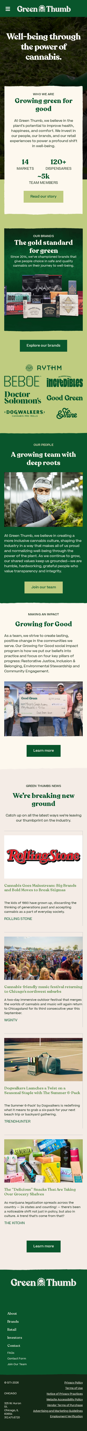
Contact (13, 1345)
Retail (11, 1329)
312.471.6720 (12, 1417)
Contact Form (16, 1359)
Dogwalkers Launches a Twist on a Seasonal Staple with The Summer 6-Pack (42, 1090)
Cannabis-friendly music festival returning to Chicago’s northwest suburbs (43, 989)
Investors (14, 1337)
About (12, 1313)
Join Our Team (17, 1364)
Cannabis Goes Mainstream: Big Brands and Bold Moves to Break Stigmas (40, 888)
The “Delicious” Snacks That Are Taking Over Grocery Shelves (40, 1192)
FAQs (10, 1353)
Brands (13, 1321)
